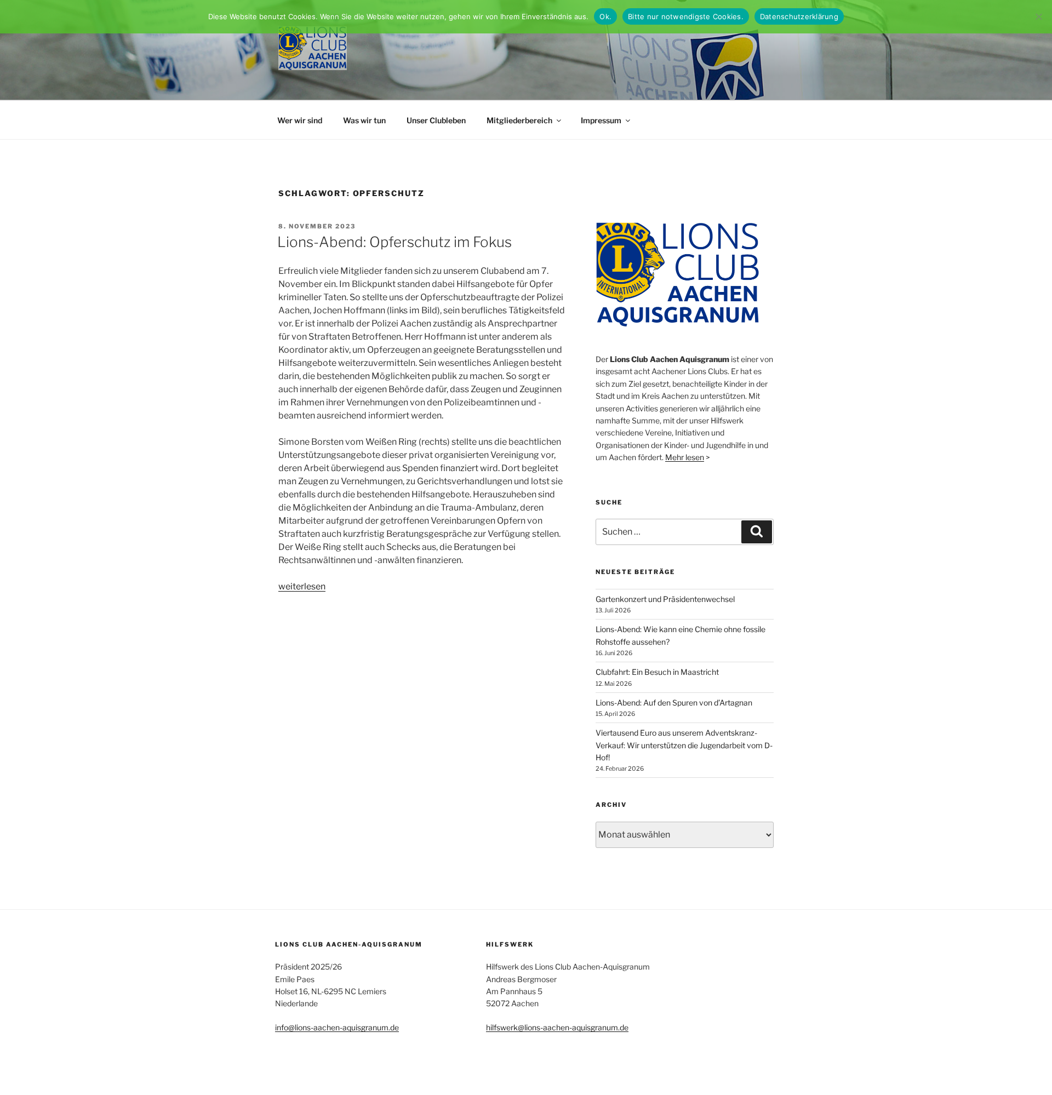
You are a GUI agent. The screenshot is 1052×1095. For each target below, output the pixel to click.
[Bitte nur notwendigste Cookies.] (1038, 16)
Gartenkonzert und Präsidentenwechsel (665, 599)
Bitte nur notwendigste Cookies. (686, 16)
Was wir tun (364, 120)
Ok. (605, 16)
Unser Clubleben (436, 120)
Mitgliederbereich (519, 120)
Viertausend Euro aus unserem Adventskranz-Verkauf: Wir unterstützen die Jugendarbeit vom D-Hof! (684, 745)
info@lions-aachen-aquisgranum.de (337, 1027)
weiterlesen (301, 586)
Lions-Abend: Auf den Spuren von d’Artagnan (674, 702)
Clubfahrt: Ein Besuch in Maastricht (657, 672)
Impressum (601, 120)
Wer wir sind (299, 120)
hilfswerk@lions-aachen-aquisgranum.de (557, 1027)
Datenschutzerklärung (799, 16)
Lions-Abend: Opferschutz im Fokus (394, 241)
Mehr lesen (684, 457)
